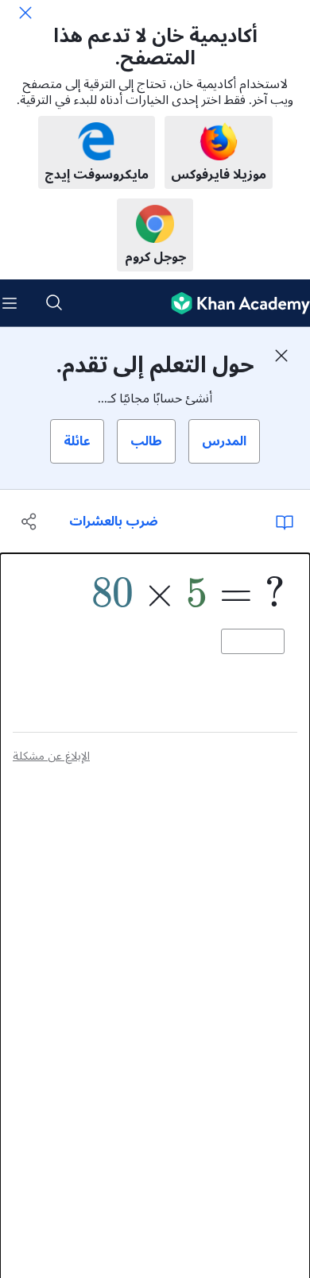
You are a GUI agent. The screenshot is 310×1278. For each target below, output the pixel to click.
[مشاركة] (30, 521)
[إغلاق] (25, 12)
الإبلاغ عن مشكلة (51, 756)
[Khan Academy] (234, 303)
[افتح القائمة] (9, 303)
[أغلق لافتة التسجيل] (281, 355)
